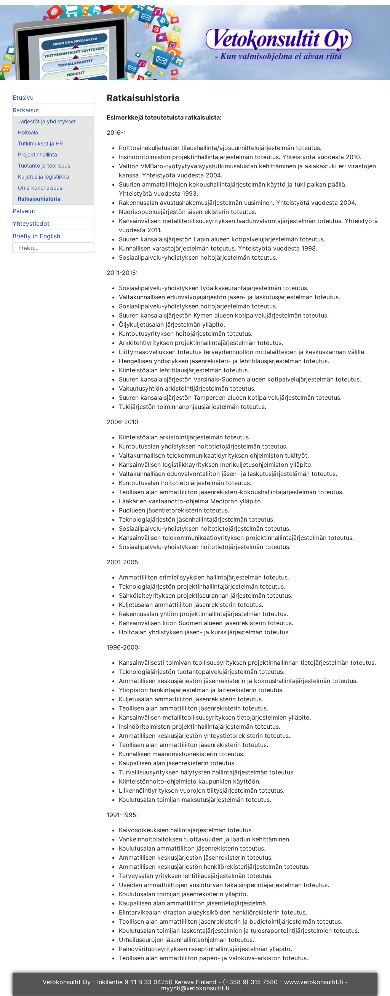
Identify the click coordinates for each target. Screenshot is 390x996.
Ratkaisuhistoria (39, 198)
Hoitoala (28, 132)
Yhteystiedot (31, 223)
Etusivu (23, 97)
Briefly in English (36, 236)
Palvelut (24, 211)
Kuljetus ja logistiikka (43, 176)
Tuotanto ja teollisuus (44, 165)
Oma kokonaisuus (40, 187)
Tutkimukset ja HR (40, 143)
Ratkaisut (26, 110)
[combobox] (53, 248)
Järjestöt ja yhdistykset (47, 121)
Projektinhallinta (37, 154)
